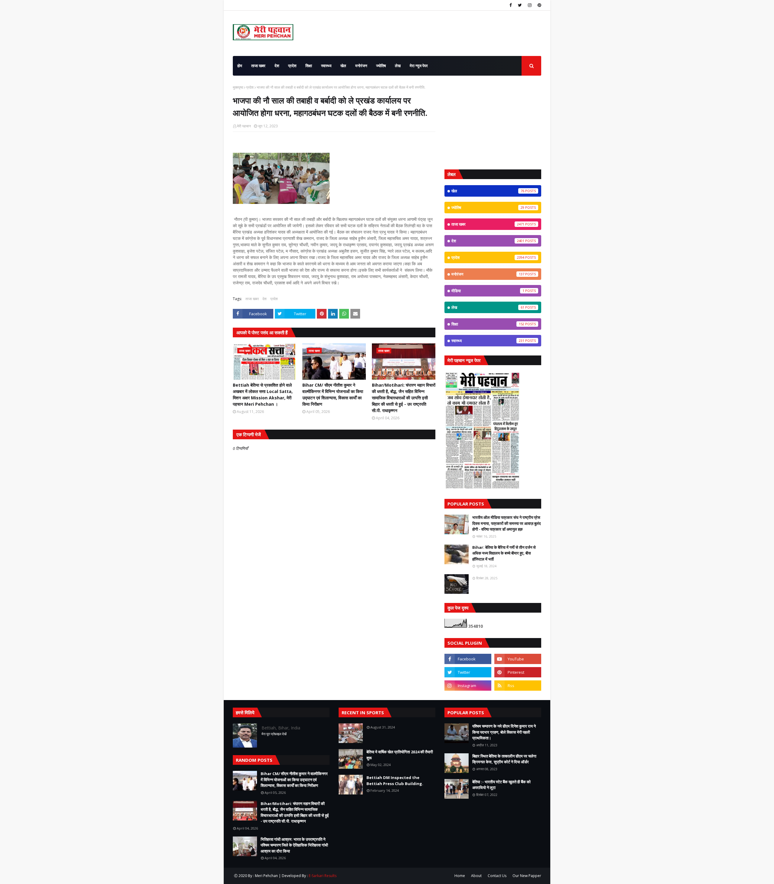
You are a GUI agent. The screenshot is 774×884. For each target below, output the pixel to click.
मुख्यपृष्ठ (238, 87)
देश (264, 298)
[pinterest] (538, 5)
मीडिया (487, 290)
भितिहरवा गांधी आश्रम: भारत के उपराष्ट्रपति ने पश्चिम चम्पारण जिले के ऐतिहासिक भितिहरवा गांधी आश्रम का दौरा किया (294, 845)
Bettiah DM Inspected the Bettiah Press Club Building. (394, 780)
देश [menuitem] (277, 65)
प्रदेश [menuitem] (292, 65)
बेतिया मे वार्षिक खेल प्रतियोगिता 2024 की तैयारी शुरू (399, 755)
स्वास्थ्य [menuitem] (326, 65)
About (476, 875)
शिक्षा (487, 324)
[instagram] (529, 5)
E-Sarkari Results (323, 875)
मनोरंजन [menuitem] (361, 65)
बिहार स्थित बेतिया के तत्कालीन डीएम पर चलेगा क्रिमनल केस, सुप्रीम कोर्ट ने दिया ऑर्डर (504, 759)
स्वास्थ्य (487, 340)
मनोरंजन (487, 274)
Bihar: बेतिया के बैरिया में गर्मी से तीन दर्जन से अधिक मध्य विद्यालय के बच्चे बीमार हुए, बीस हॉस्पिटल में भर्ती (504, 553)
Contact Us (497, 875)
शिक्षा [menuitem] (308, 65)
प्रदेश (250, 87)
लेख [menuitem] (398, 65)
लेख (487, 307)
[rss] (517, 685)
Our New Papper (526, 875)
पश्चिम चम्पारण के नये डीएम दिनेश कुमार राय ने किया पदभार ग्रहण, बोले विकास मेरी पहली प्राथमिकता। (504, 732)
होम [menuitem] (239, 65)
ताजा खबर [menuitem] (258, 65)
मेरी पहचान (244, 126)
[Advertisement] (492, 122)
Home (459, 875)
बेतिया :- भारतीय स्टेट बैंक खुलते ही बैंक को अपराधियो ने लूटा (501, 785)
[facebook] (510, 5)
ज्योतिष (487, 207)
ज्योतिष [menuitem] (381, 65)
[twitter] (519, 5)
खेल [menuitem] (343, 65)
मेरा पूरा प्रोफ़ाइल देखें (274, 734)
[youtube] (517, 659)
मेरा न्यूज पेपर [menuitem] (419, 65)
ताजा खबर (252, 298)
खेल (487, 191)
